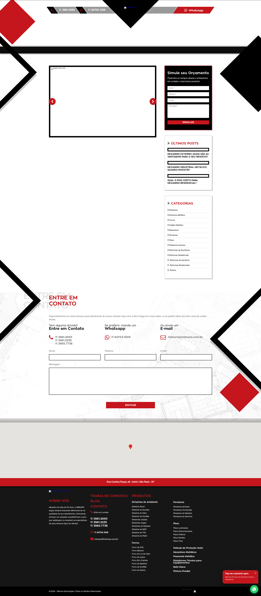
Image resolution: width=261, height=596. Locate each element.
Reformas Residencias (179, 255)
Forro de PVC (138, 548)
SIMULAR (188, 122)
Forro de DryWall (139, 567)
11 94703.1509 (120, 337)
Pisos (171, 240)
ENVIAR (130, 405)
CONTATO (98, 506)
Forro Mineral (138, 551)
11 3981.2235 (63, 340)
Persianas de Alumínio (182, 517)
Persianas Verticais (181, 507)
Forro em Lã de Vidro (141, 554)
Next (153, 101)
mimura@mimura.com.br (185, 337)
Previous (52, 101)
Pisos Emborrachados (182, 531)
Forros (172, 220)
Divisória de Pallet (139, 536)
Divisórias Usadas (139, 520)
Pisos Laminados (180, 528)
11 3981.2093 (67, 10)
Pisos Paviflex (179, 538)
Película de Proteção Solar (188, 548)
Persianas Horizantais (182, 510)
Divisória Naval (138, 507)
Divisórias (173, 210)
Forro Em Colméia (140, 561)
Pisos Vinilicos (179, 535)
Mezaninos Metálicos (184, 552)
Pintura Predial (181, 571)
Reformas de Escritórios (179, 250)
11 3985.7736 (63, 343)
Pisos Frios (178, 541)
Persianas (173, 235)
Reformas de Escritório (179, 260)
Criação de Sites (187, 589)
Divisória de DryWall (140, 517)
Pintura (172, 270)
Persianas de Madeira (182, 513)
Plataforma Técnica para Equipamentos (187, 562)
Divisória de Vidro (139, 513)
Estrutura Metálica (177, 215)
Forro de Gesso (138, 570)
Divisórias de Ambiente (145, 502)
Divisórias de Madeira (141, 526)
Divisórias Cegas (139, 523)
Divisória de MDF (139, 530)
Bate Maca (179, 567)
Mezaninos (174, 230)
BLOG (95, 501)
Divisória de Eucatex (140, 510)
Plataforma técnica (177, 245)
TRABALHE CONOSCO (109, 496)
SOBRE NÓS (59, 500)
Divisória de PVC (139, 533)
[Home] (130, 25)
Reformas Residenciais (179, 265)
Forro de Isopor (138, 557)
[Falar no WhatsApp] (254, 589)
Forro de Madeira (139, 564)
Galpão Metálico (176, 225)
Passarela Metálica (184, 556)
